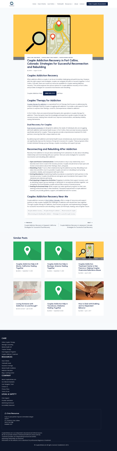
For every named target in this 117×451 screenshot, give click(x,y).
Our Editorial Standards (8, 382)
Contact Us (5, 386)
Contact (82, 4)
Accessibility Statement (8, 405)
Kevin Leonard (21, 308)
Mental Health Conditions (9, 368)
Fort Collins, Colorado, (52, 200)
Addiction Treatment (33, 57)
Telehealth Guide (6, 363)
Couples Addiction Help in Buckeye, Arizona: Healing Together (57, 266)
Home (34, 4)
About (76, 4)
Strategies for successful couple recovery (64, 214)
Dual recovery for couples (69, 210)
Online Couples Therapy (8, 342)
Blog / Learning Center (8, 373)
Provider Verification (7, 400)
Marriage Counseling (7, 344)
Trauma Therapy (6, 349)
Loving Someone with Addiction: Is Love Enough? (26, 305)
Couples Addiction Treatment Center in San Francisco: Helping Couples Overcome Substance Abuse (90, 267)
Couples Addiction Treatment (10, 354)
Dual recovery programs (35, 128)
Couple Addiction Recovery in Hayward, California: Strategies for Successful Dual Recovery (40, 225)
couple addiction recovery (35, 210)
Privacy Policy (5, 389)
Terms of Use (5, 391)
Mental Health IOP (7, 347)
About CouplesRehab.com (9, 379)
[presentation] (27, 251)
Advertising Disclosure (8, 403)
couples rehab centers (66, 57)
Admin (30, 70)
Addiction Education (7, 370)
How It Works (42, 4)
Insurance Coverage (7, 365)
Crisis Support (5, 398)
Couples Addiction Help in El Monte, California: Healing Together (27, 266)
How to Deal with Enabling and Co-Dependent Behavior (89, 306)
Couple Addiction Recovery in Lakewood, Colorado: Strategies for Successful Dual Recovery (76, 225)
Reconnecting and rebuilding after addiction (39, 214)
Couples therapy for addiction (36, 104)
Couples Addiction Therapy (49, 57)
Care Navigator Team (8, 384)
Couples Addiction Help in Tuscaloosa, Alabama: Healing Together (57, 306)
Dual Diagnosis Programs (9, 352)
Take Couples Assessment (97, 4)
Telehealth (60, 4)
